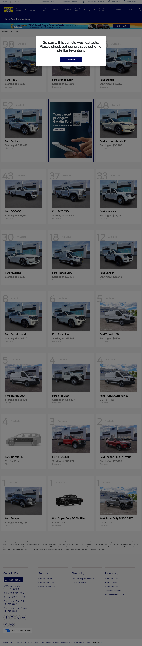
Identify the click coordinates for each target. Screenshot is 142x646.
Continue (71, 59)
